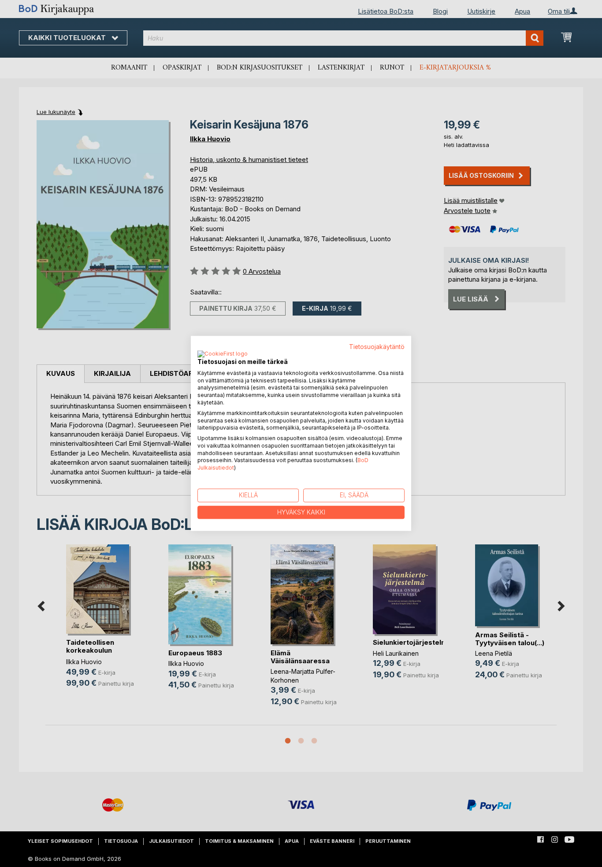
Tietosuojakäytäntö (377, 346)
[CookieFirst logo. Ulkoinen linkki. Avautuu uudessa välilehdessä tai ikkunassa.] (222, 354)
